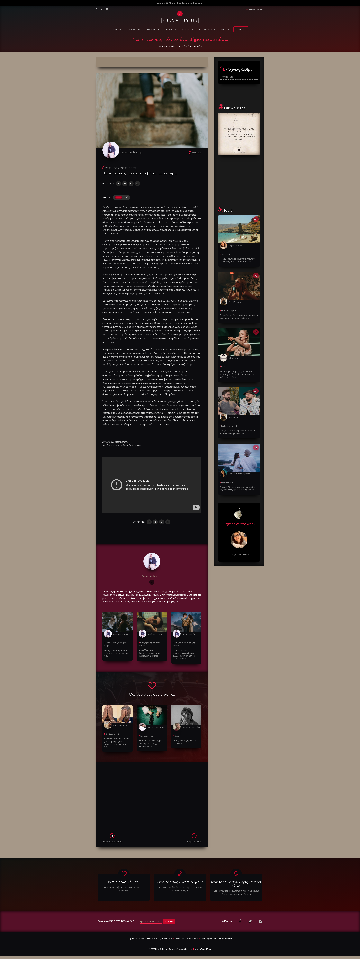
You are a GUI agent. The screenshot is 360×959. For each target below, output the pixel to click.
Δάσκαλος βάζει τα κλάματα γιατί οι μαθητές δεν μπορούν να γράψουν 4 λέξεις (116, 742)
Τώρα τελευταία (146, 736)
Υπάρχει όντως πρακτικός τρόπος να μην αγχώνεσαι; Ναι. (116, 653)
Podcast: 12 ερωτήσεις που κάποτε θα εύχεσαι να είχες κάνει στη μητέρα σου (237, 488)
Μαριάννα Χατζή (235, 245)
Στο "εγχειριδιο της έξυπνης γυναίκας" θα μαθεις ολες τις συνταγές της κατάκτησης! (236, 892)
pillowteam (233, 358)
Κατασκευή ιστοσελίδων (179, 949)
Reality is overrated (229, 426)
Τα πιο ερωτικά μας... (123, 882)
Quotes (225, 29)
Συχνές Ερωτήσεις (136, 938)
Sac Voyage (225, 254)
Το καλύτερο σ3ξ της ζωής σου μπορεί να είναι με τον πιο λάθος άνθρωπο (239, 316)
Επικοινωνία (151, 938)
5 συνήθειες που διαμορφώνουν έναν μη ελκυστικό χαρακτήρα (150, 653)
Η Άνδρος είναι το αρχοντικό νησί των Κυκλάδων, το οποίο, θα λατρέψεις (237, 260)
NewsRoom (134, 29)
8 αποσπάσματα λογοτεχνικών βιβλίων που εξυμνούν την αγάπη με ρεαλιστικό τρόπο (185, 654)
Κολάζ (223, 367)
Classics (170, 29)
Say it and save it (112, 734)
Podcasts (187, 29)
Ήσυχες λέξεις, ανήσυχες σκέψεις (120, 167)
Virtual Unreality (235, 302)
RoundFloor (206, 949)
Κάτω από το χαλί (228, 310)
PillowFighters (207, 29)
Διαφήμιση (179, 938)
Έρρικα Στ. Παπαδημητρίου (240, 474)
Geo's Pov (179, 736)
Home (160, 46)
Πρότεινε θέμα (165, 938)
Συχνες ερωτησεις (256, 9)
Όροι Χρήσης (206, 938)
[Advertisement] (151, 798)
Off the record (227, 482)
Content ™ (152, 29)
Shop (241, 29)
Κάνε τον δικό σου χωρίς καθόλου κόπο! (236, 883)
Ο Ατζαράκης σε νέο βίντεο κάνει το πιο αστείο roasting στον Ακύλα (238, 432)
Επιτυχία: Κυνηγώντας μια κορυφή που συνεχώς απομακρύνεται (150, 743)
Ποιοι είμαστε (192, 938)
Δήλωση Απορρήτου (223, 938)
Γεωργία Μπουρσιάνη (191, 727)
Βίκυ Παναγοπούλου (156, 727)
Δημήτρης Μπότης (132, 152)
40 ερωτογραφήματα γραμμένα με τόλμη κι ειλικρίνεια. (123, 889)
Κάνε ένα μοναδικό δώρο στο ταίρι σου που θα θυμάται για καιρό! (180, 889)
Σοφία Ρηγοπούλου (121, 725)
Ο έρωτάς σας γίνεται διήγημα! (180, 882)
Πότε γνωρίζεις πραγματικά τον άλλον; (185, 742)
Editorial (118, 29)
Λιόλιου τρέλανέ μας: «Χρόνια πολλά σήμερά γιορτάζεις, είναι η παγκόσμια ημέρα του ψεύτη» (237, 374)
